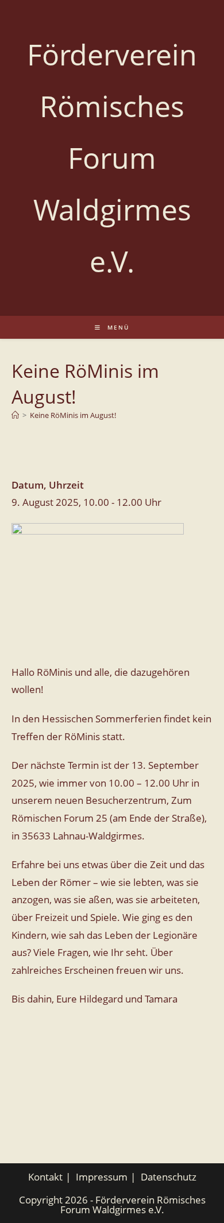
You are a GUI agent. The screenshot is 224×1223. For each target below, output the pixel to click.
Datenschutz (168, 1176)
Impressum (102, 1176)
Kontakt (45, 1176)
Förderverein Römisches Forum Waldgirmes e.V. (112, 158)
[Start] (15, 415)
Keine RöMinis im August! (73, 415)
